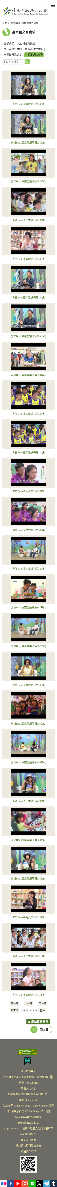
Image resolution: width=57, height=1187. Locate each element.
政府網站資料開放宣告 (28, 1145)
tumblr (53, 1183)
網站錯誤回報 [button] (39, 1021)
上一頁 (28, 1003)
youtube (17, 1183)
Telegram (46, 1183)
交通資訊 (51, 1077)
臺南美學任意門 (13, 49)
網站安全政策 (28, 1140)
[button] (53, 5)
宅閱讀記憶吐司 (34, 54)
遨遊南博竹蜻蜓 (34, 49)
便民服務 (15, 22)
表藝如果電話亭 (13, 54)
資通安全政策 (28, 1151)
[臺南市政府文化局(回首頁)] (25, 10)
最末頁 (14, 1010)
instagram (24, 1183)
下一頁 (42, 1003)
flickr (3, 1183)
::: (3, 22)
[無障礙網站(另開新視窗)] (28, 1052)
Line (32, 1183)
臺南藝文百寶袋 (30, 22)
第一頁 (14, 1003)
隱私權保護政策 (28, 1134)
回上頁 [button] (44, 1029)
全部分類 (9, 43)
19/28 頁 (32, 1010)
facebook (10, 1183)
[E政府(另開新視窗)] (28, 1061)
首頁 (7, 22)
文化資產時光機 (26, 43)
